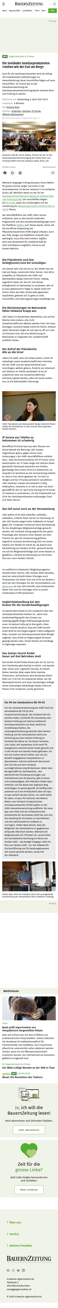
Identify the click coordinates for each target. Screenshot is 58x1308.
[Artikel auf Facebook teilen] (5, 173)
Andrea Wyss (13, 107)
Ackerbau (16, 111)
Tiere (37, 10)
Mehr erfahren (29, 1189)
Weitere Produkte (21, 1245)
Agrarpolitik (14, 10)
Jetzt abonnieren (29, 1130)
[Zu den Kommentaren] (53, 173)
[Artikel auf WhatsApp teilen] (12, 173)
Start (4, 10)
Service (14, 1234)
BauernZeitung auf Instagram (13, 1270)
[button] (3, 4)
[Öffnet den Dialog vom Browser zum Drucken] (20, 173)
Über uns (15, 1222)
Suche (55, 4)
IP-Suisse (36, 111)
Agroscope (7, 586)
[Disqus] (29, 950)
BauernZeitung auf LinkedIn (23, 1270)
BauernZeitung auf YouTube (18, 1270)
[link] (29, 1029)
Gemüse (26, 111)
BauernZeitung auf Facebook (8, 1270)
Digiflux (20, 225)
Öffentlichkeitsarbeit (13, 114)
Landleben (27, 10)
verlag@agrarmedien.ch (19, 1289)
